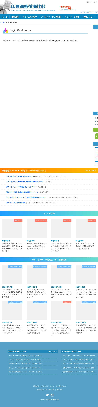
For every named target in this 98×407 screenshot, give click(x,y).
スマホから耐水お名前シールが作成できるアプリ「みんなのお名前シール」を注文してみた (61, 246)
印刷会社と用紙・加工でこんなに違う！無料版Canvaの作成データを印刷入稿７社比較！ (12, 246)
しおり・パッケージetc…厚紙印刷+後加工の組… (78, 360)
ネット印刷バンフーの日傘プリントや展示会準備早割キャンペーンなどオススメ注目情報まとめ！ (12, 292)
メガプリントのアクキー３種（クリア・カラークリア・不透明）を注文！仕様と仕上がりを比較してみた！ (61, 329)
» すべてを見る (52, 351)
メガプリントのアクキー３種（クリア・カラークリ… (26, 355)
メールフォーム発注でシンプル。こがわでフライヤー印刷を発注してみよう (37, 244)
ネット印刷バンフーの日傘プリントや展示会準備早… (80, 355)
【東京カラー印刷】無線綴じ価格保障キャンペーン (27, 192)
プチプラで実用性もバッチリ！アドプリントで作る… (26, 372)
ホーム (4, 17)
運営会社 (89, 2)
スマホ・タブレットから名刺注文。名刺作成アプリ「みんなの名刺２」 (86, 244)
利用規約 (59, 390)
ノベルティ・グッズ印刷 (51, 17)
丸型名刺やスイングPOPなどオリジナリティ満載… (79, 368)
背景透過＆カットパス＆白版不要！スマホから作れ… (26, 364)
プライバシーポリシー (48, 386)
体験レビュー (88, 17)
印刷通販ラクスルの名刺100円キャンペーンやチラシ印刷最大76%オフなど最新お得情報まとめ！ (37, 328)
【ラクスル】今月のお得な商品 (32, 203)
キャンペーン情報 (72, 17)
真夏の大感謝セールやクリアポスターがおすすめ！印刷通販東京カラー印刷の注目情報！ (86, 328)
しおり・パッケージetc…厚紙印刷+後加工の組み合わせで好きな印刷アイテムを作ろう (37, 292)
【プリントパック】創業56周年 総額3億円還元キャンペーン (28, 182)
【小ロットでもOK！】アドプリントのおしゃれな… (25, 360)
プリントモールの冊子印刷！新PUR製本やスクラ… (79, 364)
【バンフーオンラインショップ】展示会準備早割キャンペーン (42, 197)
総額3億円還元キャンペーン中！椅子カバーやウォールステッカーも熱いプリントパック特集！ (12, 328)
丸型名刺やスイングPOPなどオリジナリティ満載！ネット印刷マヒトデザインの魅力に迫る (86, 292)
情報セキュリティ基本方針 (45, 390)
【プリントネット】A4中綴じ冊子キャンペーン (26, 187)
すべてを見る (91, 170)
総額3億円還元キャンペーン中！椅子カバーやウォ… (79, 372)
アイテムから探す (30, 17)
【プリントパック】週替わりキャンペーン (35, 176)
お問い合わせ (62, 386)
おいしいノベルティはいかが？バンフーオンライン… (26, 368)
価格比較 (15, 17)
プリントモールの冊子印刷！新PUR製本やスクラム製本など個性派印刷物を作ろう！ (61, 292)
